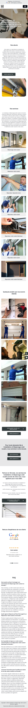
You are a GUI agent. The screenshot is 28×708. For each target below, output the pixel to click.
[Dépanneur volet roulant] (13, 161)
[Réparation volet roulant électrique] (13, 269)
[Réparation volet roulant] (13, 247)
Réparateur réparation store (14, 193)
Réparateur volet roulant (14, 214)
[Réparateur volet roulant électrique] (13, 226)
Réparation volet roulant (14, 257)
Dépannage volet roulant (14, 149)
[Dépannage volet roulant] (13, 139)
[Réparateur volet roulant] (13, 204)
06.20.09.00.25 (16, 1)
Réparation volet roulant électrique (13, 279)
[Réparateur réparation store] (13, 182)
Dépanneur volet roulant (14, 171)
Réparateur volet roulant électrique (13, 236)
